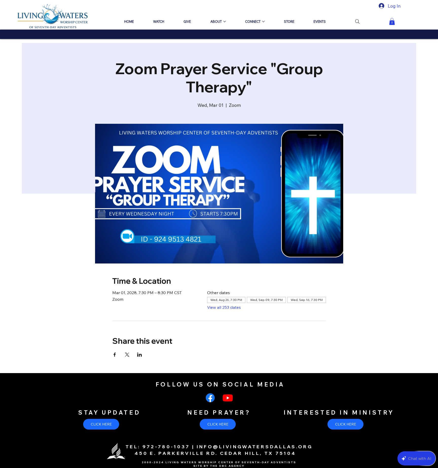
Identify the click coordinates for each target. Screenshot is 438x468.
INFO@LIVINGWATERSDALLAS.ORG (255, 446)
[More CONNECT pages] (263, 21)
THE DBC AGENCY (227, 465)
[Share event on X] (127, 355)
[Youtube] (228, 398)
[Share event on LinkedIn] (139, 355)
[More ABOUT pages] (224, 21)
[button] (392, 21)
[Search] (357, 21)
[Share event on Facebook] (114, 355)
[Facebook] (210, 398)
